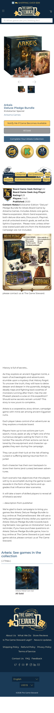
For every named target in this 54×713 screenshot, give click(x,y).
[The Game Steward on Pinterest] (27, 665)
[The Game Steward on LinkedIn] (34, 665)
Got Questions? (35, 174)
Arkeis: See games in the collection (21, 554)
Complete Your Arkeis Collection (27, 139)
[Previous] (20, 82)
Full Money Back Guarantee (28, 179)
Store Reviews (40, 635)
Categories (21, 174)
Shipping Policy (11, 647)
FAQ (48, 174)
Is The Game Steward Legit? (17, 640)
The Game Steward (30, 693)
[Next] (34, 82)
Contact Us (18, 658)
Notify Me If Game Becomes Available (27, 123)
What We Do (24, 635)
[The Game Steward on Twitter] (15, 665)
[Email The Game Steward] (38, 665)
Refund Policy (28, 647)
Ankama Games (12, 115)
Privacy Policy (44, 647)
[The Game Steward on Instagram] (31, 665)
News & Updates (42, 640)
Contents (8, 174)
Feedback (37, 658)
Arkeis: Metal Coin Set (24, 591)
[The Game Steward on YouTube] (23, 665)
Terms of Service (27, 651)
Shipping (8, 179)
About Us (11, 635)
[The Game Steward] (27, 11)
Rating (47, 179)
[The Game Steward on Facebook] (19, 665)
